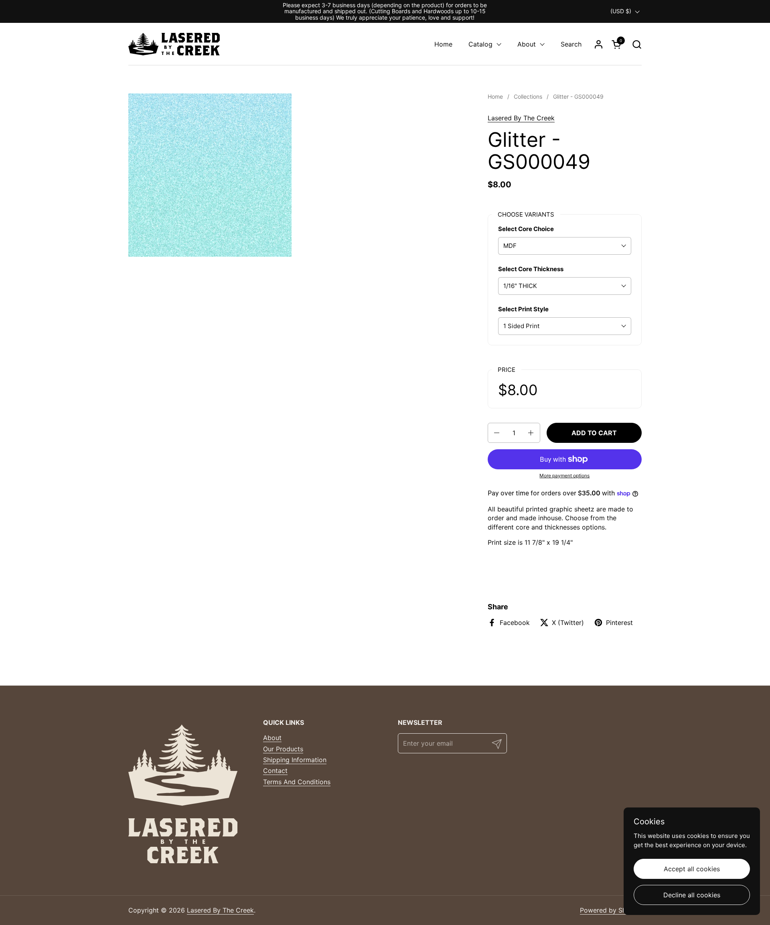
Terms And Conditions (296, 782)
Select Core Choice (526, 229)
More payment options (564, 476)
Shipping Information (294, 760)
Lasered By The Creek (521, 118)
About (272, 738)
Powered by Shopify (611, 910)
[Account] (599, 44)
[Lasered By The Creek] (174, 44)
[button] (637, 44)
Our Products (283, 749)
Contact (275, 771)
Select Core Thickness (530, 269)
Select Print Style (523, 309)
